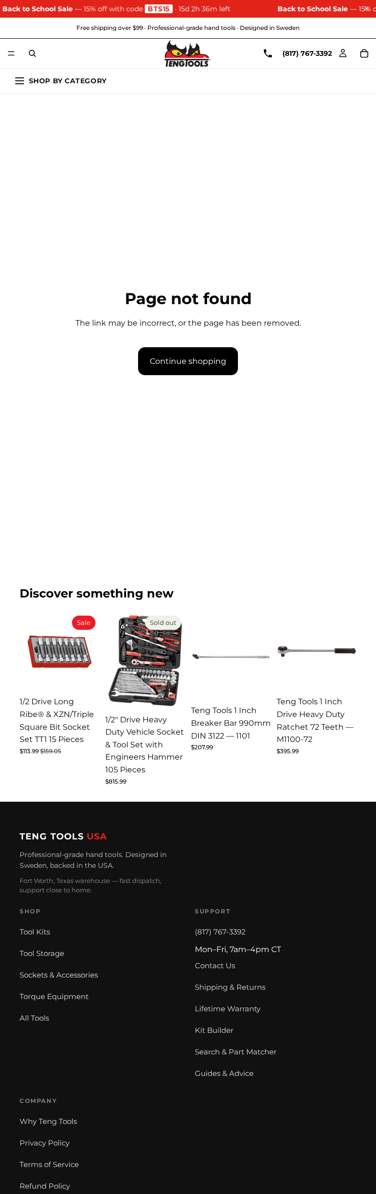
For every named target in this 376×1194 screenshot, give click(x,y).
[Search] (32, 53)
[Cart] (364, 53)
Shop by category (68, 80)
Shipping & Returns (230, 987)
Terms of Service (49, 1164)
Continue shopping (188, 361)
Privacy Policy (45, 1143)
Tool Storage (42, 953)
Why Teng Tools (48, 1121)
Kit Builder (214, 1030)
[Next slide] (88, 652)
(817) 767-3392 (220, 932)
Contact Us (215, 965)
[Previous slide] (30, 652)
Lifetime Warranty (227, 1008)
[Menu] (11, 53)
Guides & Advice (224, 1073)
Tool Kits (35, 932)
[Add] (84, 677)
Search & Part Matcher (236, 1052)
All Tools (34, 1018)
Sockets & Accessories (59, 975)
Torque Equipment (54, 996)
